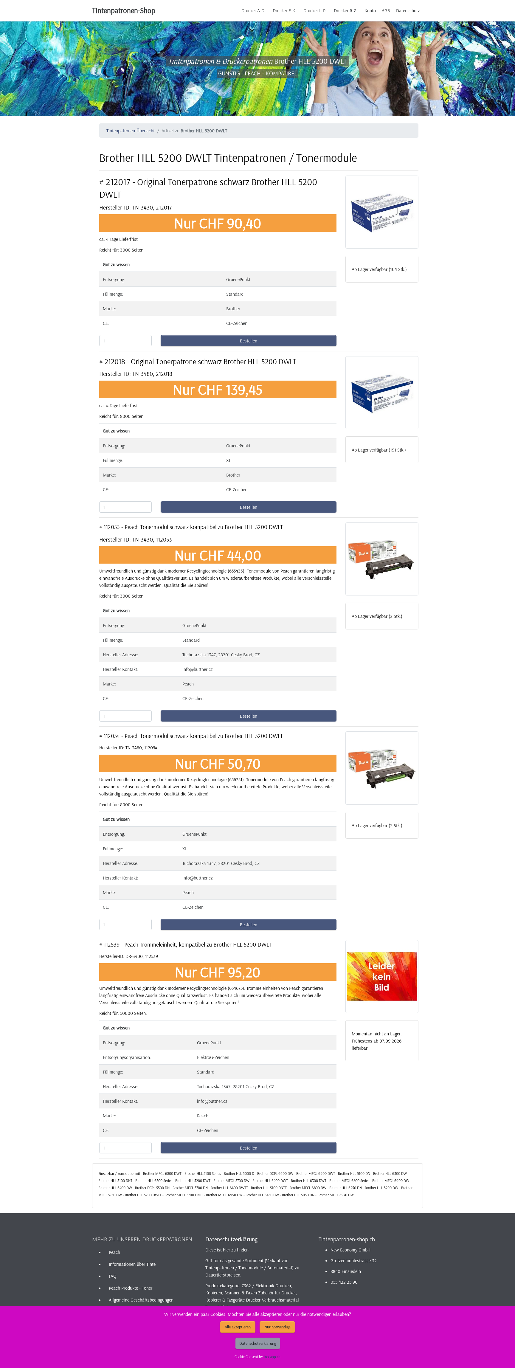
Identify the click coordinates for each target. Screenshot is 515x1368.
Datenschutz (408, 10)
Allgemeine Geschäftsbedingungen (141, 1300)
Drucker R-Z (345, 10)
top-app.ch (272, 1356)
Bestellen (248, 341)
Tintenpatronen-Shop (123, 10)
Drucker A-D (252, 10)
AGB (386, 10)
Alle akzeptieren (238, 1327)
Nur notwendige (277, 1327)
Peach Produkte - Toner (130, 1288)
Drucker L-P (314, 10)
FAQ (112, 1276)
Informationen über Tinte (132, 1264)
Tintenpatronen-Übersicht (130, 131)
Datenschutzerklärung (257, 1343)
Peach (114, 1252)
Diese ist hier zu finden (227, 1250)
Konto (370, 10)
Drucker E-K (284, 10)
